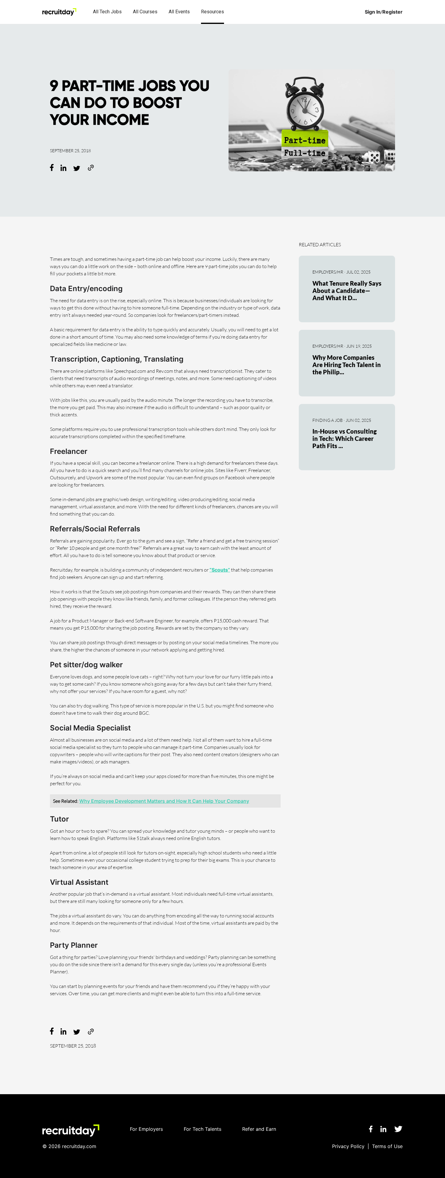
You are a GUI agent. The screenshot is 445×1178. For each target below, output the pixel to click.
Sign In (373, 12)
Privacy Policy (348, 1146)
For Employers (146, 1129)
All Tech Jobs (107, 12)
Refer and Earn (259, 1129)
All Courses (145, 12)
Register (392, 12)
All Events (179, 12)
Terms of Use (387, 1146)
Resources (212, 12)
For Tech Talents (202, 1129)
